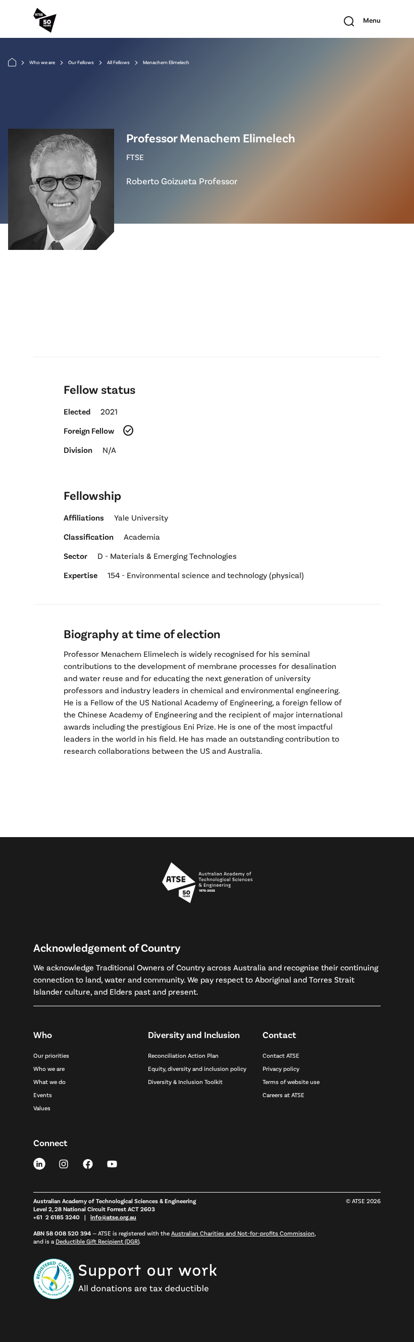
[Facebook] (88, 1163)
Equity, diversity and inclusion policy (197, 1068)
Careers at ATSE (283, 1094)
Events (42, 1094)
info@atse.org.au (113, 1216)
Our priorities (51, 1055)
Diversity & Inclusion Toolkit (185, 1081)
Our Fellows (81, 62)
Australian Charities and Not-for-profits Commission (243, 1232)
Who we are (42, 62)
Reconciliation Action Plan (183, 1055)
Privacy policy (281, 1068)
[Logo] (207, 883)
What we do (49, 1081)
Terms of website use (291, 1081)
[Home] (12, 62)
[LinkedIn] (39, 1163)
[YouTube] (112, 1163)
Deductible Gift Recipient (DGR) (97, 1241)
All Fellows (118, 62)
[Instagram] (64, 1163)
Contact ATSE (281, 1055)
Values (41, 1107)
